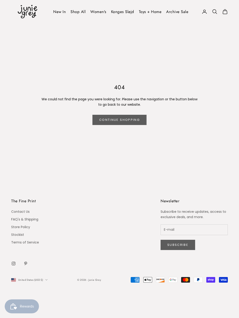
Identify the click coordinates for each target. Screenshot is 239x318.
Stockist (17, 234)
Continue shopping (119, 120)
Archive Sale (177, 11)
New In (59, 11)
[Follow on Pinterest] (25, 263)
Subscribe (177, 245)
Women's (98, 11)
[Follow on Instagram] (13, 263)
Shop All (78, 11)
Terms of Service (25, 242)
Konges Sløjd (122, 11)
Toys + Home (150, 11)
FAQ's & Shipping (24, 219)
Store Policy (20, 227)
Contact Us (20, 211)
